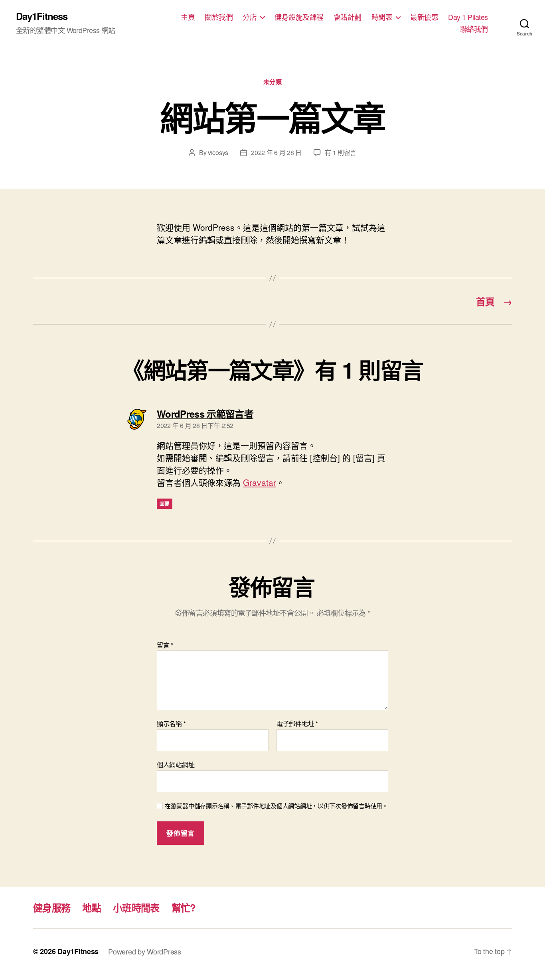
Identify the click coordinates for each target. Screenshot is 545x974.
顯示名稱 (171, 723)
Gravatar (259, 482)
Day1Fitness (41, 16)
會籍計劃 (347, 17)
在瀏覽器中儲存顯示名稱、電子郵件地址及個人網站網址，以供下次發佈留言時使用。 (276, 806)
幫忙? (184, 907)
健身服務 (51, 907)
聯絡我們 (474, 29)
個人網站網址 (175, 764)
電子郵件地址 (297, 723)
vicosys (218, 152)
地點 (91, 907)
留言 (165, 645)
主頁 (188, 17)
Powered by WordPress (144, 951)
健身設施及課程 (299, 17)
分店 (250, 17)
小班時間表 (136, 907)
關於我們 (219, 17)
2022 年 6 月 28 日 (276, 152)
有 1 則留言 (340, 152)
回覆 (165, 503)
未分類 (272, 82)
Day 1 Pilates (468, 17)
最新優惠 (424, 17)
